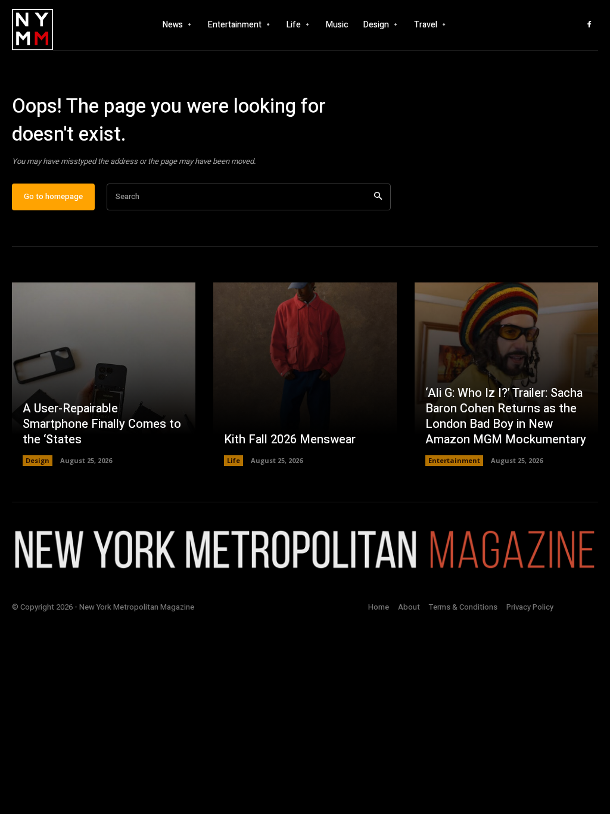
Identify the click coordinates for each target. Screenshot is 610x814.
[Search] (378, 197)
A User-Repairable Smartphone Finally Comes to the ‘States (102, 424)
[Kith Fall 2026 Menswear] (305, 374)
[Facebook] (589, 25)
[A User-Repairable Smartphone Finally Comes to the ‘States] (103, 374)
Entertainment (454, 460)
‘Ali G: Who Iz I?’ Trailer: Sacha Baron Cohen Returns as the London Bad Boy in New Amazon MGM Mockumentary (505, 416)
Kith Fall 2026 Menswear (290, 439)
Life (233, 460)
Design (37, 460)
